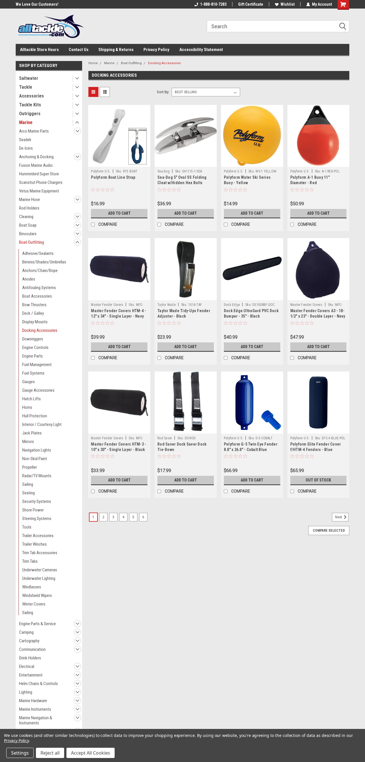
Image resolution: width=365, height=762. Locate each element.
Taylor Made (166, 305)
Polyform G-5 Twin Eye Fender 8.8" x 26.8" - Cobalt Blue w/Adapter (250, 449)
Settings (20, 753)
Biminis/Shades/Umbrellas (44, 262)
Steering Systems (36, 518)
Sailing (27, 484)
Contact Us (78, 49)
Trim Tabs (30, 561)
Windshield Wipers (37, 595)
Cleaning (26, 216)
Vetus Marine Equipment (39, 191)
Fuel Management (37, 364)
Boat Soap (27, 225)
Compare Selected (329, 531)
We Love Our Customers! (37, 4)
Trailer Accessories (38, 535)
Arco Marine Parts (34, 131)
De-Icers (26, 148)
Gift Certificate (250, 4)
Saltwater (28, 78)
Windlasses (31, 587)
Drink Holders (30, 658)
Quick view (119, 162)
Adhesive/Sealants (38, 253)
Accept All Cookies (90, 753)
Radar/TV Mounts (36, 475)
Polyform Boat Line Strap (113, 177)
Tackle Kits (30, 104)
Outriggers (29, 113)
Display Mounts (35, 321)
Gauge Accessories (38, 390)
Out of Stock (318, 480)
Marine (26, 122)
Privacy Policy (156, 49)
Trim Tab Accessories (39, 552)
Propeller (29, 467)
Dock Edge (232, 305)
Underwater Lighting (38, 578)
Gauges (28, 381)
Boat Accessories (37, 296)
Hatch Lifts (31, 398)
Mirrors (28, 441)
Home (93, 63)
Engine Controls (35, 347)
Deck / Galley (33, 313)
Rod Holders (29, 208)
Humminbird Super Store (39, 173)
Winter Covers (33, 604)
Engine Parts (32, 356)
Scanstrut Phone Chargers (40, 182)
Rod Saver (164, 438)
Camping (26, 632)
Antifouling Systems (39, 287)
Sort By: (163, 92)
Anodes (28, 279)
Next (339, 517)
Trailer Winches (34, 544)
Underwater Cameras (39, 569)
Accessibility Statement (201, 49)
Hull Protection (34, 415)
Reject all (50, 753)
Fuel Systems (33, 373)
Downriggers (32, 339)
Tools (26, 527)
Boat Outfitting (31, 242)
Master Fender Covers (107, 305)
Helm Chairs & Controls (38, 683)
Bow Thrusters (34, 304)
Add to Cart (119, 213)
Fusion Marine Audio (36, 165)
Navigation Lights (36, 450)
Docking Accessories (39, 330)
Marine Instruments (35, 709)
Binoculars (27, 233)
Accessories (31, 96)
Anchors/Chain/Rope (40, 270)
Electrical (26, 666)
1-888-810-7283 (213, 4)
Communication (32, 649)
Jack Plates (32, 433)
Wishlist (288, 4)
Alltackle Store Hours (39, 49)
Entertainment (30, 675)
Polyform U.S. (100, 171)
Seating (28, 492)
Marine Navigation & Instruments (35, 720)
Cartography (29, 640)
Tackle (25, 87)
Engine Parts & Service (37, 623)
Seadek (25, 139)
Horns (27, 407)
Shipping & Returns (115, 49)
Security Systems (36, 501)
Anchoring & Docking (36, 156)
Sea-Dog (163, 171)
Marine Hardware (33, 700)
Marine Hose (29, 199)
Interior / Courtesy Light (42, 424)
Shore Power (33, 510)
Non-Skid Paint (34, 458)
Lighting (25, 692)
